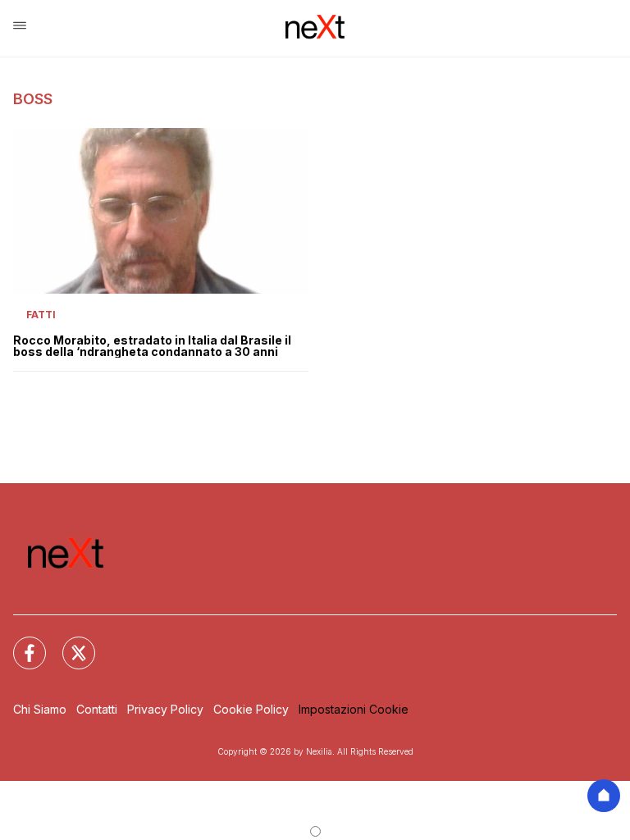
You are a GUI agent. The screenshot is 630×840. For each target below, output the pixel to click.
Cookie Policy (251, 709)
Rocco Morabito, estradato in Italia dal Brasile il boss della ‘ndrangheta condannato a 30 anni (152, 346)
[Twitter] (68, 643)
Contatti (96, 709)
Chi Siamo (39, 709)
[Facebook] (19, 643)
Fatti (41, 314)
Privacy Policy (165, 709)
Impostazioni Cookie (354, 709)
